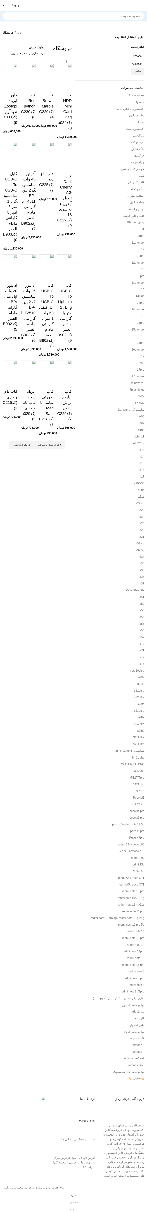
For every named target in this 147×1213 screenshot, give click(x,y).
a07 (141, 423)
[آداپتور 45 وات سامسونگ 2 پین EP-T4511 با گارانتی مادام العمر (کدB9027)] (28, 152)
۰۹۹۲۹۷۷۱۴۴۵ (86, 1120)
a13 (141, 449)
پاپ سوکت (137, 142)
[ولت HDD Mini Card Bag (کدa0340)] (64, 73)
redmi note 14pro (133, 951)
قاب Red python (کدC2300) (28, 106)
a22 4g (140, 503)
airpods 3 (138, 1044)
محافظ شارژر (136, 195)
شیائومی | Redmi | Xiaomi (128, 750)
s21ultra (139, 690)
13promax (138, 282)
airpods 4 (138, 1051)
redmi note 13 (135, 931)
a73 (141, 663)
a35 (141, 570)
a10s (141, 429)
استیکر (140, 122)
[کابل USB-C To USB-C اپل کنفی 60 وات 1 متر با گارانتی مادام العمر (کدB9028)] (46, 263)
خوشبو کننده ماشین (132, 168)
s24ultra (139, 724)
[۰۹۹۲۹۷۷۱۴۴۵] (90, 1112)
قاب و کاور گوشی (133, 215)
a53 (141, 610)
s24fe (140, 717)
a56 (141, 630)
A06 (141, 416)
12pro (140, 255)
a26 (141, 530)
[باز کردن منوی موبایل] (143, 5)
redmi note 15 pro (133, 964)
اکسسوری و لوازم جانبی (129, 108)
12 (142, 249)
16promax (138, 349)
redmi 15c (138, 864)
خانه (19, 32)
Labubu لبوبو (136, 115)
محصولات (138, 102)
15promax (138, 329)
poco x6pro (137, 831)
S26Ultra (138, 744)
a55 (141, 623)
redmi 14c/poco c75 (131, 851)
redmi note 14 (135, 944)
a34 (141, 563)
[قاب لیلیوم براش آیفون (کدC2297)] (64, 369)
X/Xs (141, 396)
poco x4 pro (136, 811)
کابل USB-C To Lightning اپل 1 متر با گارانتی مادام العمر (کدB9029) (64, 313)
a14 (141, 456)
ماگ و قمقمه (136, 188)
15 (142, 316)
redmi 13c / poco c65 (131, 844)
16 (142, 336)
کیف (141, 175)
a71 (141, 650)
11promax (138, 242)
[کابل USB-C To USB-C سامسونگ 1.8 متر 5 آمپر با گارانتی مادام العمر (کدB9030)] (10, 152)
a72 (141, 657)
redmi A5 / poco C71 (131, 884)
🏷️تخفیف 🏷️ (136, 1078)
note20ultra (137, 670)
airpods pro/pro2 (134, 1058)
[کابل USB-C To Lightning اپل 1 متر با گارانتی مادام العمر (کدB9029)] (64, 263)
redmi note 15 (135, 958)
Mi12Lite (138, 770)
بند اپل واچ (138, 1011)
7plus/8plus (137, 389)
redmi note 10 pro (133, 891)
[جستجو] (1, 14)
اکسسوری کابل (135, 128)
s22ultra (139, 697)
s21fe (140, 683)
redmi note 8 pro (134, 978)
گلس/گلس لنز (136, 182)
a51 (141, 596)
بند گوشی (138, 135)
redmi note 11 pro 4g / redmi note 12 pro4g (117, 917)
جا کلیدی (139, 155)
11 (142, 229)
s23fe (140, 704)
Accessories (136, 95)
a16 (141, 469)
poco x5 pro (136, 817)
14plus (140, 296)
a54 (141, 616)
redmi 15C (137, 857)
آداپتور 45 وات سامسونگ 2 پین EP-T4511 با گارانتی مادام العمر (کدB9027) (28, 201)
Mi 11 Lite (138, 757)
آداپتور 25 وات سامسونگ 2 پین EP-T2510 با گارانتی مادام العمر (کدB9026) (28, 313)
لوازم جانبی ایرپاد (134, 1031)
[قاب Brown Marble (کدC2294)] (46, 73)
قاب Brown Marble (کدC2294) (46, 106)
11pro (140, 235)
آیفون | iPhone (135, 222)
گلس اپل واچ (136, 1024)
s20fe (140, 677)
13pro (140, 276)
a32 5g (140, 550)
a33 (141, 556)
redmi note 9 (136, 984)
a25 (141, 523)
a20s (141, 489)
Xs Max (139, 403)
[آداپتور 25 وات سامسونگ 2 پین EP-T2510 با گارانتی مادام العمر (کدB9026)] (28, 263)
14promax (138, 309)
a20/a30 (139, 483)
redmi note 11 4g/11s (131, 904)
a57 (141, 637)
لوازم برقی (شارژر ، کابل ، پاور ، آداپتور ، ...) (118, 998)
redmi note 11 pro (133, 911)
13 (142, 269)
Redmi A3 (138, 871)
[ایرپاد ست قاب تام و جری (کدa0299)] (28, 369)
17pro (140, 369)
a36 (141, 576)
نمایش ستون (36, 47)
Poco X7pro (136, 837)
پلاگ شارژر (137, 148)
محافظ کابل (137, 202)
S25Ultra (138, 737)
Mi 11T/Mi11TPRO (132, 764)
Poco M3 (138, 797)
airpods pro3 (136, 1065)
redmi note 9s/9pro (132, 991)
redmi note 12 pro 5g (131, 924)
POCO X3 (138, 804)
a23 (141, 510)
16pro (140, 342)
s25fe (140, 730)
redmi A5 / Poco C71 (131, 877)
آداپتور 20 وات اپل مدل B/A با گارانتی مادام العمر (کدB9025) (10, 307)
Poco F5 (139, 791)
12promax (138, 262)
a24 (141, 516)
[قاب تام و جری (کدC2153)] (10, 369)
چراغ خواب (137, 162)
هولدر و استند (136, 209)
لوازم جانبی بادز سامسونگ (128, 1071)
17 (142, 356)
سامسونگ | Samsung (131, 409)
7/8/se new (137, 383)
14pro (140, 302)
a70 (141, 643)
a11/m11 (139, 436)
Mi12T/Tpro (137, 777)
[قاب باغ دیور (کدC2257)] (46, 152)
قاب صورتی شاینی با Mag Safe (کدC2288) (46, 408)
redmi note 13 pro (133, 938)
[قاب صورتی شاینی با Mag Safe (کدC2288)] (46, 369)
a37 (141, 583)
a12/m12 (138, 443)
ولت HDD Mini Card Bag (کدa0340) (65, 111)
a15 (141, 463)
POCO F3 (138, 784)
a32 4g (140, 543)
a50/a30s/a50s (134, 590)
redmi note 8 (136, 971)
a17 (141, 476)
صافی (138, 71)
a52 (141, 603)
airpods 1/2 (137, 1038)
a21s (141, 496)
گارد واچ (139, 1018)
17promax (138, 376)
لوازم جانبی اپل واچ (133, 1004)
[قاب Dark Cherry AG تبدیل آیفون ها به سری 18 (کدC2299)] (64, 153)
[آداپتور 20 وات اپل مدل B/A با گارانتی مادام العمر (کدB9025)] (10, 263)
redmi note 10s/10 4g (131, 897)
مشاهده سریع (67, 88)
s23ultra (139, 710)
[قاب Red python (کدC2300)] (28, 73)
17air (141, 363)
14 (142, 289)
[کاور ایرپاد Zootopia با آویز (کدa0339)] (10, 73)
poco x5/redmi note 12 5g (128, 824)
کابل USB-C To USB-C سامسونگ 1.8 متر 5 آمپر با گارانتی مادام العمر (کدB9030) (10, 207)
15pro (140, 322)
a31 (141, 536)
